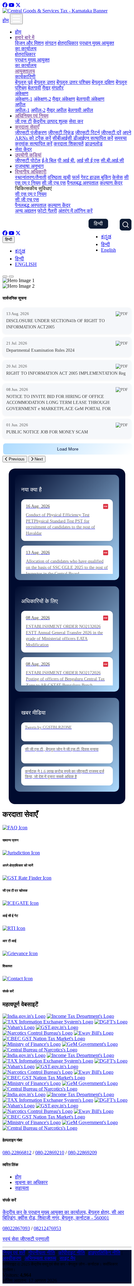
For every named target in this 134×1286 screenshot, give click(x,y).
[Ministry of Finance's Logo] (31, 1044)
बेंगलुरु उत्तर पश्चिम (73, 82)
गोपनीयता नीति (41, 1252)
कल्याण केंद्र (111, 182)
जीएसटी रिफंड (61, 132)
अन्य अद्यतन (25, 210)
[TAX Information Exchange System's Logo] (47, 1021)
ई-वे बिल (49, 160)
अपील (20, 104)
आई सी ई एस (88, 160)
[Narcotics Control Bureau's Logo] (37, 1033)
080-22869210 (49, 1152)
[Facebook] (4, 5)
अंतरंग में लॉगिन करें (75, 210)
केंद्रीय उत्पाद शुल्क (50, 121)
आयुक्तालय (25, 71)
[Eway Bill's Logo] (93, 1033)
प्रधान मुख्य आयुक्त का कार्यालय (32, 62)
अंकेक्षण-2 (42, 99)
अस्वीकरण (11, 1258)
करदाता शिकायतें (69, 143)
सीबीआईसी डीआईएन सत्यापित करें (82, 138)
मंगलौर (58, 87)
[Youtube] (11, 5)
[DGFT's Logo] (110, 1021)
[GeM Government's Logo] (90, 1044)
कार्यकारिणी (25, 76)
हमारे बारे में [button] (24, 37)
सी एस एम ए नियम (30, 194)
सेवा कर (76, 121)
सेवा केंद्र (23, 149)
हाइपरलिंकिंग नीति (104, 1252)
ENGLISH (26, 264)
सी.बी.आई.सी (112, 160)
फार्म (75, 177)
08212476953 (47, 1228)
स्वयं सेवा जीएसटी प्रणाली (25, 1239)
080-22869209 (82, 1152)
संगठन (50, 43)
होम (5, 20)
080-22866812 (16, 1152)
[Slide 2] (11, 276)
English (108, 250)
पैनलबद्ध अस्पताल (82, 182)
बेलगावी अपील (80, 110)
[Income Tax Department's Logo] (80, 1016)
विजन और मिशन (29, 43)
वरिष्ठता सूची (59, 177)
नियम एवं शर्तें (13, 1252)
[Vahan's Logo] (18, 1027)
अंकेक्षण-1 (23, 99)
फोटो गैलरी (47, 210)
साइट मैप (67, 1258)
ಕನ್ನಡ (106, 236)
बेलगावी (34, 87)
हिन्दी (98, 223)
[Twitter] (18, 5)
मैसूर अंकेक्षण (63, 99)
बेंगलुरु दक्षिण (103, 82)
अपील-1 (22, 110)
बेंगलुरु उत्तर (44, 82)
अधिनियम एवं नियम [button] (31, 115)
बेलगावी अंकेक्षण (90, 99)
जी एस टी (23, 121)
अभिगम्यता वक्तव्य (40, 1258)
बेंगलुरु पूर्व (24, 82)
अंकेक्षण (21, 93)
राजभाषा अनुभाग (29, 166)
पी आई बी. (66, 160)
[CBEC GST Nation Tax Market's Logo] (43, 1038)
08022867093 (16, 1228)
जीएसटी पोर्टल (28, 160)
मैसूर (46, 87)
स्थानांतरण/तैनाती (30, 177)
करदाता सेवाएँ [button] (27, 127)
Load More (68, 448)
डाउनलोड (94, 143)
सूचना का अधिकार (31, 1182)
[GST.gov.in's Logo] (57, 1027)
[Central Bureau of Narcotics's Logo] (39, 1049)
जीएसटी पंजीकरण (31, 132)
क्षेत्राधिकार (68, 43)
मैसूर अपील (57, 110)
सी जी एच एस (54, 182)
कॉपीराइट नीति (71, 1252)
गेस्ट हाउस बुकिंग (96, 177)
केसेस (117, 177)
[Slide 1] (4, 276)
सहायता (22, 1188)
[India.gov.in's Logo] (23, 1016)
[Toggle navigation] (16, 19)
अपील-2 (38, 110)
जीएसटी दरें (111, 132)
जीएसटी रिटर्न (87, 132)
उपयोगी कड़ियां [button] (28, 155)
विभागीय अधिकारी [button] (30, 171)
